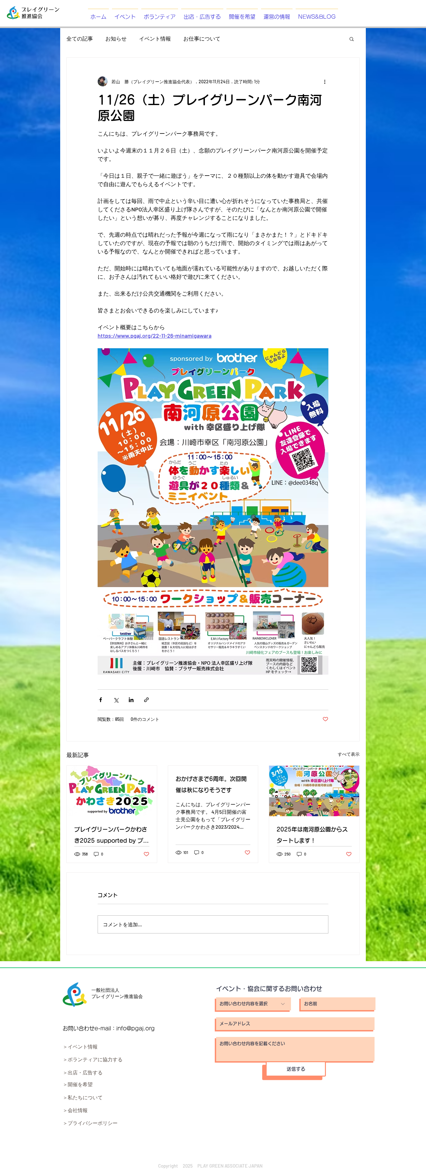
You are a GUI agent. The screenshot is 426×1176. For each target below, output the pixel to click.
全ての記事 (79, 38)
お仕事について (201, 38)
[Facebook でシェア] (101, 700)
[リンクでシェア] (146, 700)
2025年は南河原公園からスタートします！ (312, 835)
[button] (352, 38)
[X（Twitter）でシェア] (116, 700)
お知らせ (116, 38)
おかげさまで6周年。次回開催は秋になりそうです (211, 784)
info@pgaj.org (135, 1028)
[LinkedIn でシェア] (131, 700)
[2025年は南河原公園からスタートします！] (314, 791)
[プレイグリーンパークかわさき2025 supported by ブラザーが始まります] (112, 791)
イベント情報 (155, 38)
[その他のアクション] (324, 81)
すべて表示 (349, 754)
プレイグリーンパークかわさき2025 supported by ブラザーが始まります (111, 836)
